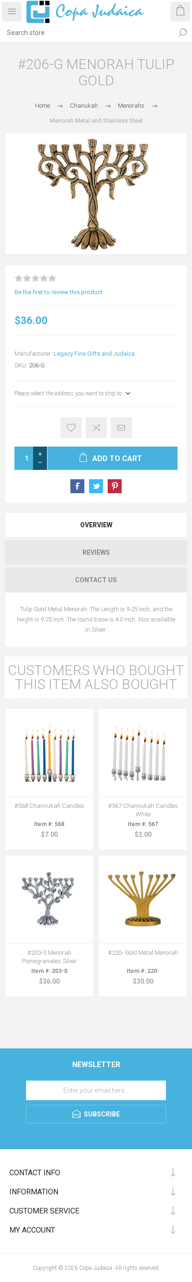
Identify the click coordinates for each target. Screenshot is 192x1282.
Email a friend (121, 427)
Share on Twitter (96, 486)
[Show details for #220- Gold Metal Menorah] (143, 899)
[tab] (96, 525)
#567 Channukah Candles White (143, 810)
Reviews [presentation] (96, 552)
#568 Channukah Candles (49, 805)
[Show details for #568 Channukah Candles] (49, 753)
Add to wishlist (71, 427)
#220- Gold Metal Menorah (143, 952)
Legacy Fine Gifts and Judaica (94, 353)
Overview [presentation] (96, 525)
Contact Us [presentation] (96, 580)
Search (182, 32)
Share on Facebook (77, 486)
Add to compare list (96, 427)
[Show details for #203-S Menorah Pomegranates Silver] (49, 899)
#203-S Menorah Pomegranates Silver (49, 957)
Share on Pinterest (115, 486)
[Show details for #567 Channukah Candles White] (143, 753)
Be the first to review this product (58, 292)
